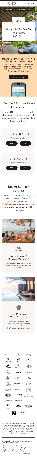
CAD (25, 143)
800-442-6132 (26, 453)
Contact (18, 453)
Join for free (11, 263)
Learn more (25, 328)
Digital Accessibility (24, 450)
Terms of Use (19, 446)
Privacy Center (24, 448)
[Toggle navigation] (3, 3)
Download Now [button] (18, 77)
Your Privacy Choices (11, 450)
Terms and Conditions (8, 453)
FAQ (4, 451)
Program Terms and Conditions (11, 448)
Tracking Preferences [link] (8, 446)
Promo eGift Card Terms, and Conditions (18, 451)
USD (11, 143)
